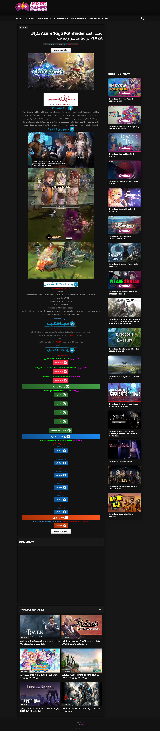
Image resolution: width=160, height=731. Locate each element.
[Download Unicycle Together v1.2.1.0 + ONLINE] (124, 87)
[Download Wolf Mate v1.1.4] (124, 449)
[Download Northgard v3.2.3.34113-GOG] (124, 365)
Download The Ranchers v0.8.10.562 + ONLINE (120, 237)
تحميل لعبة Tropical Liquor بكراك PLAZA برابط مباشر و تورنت (38, 676)
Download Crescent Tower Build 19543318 (123, 265)
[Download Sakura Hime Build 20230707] (124, 197)
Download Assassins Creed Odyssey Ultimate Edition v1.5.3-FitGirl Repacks (123, 433)
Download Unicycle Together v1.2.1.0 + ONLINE (122, 100)
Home (19, 18)
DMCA (84, 722)
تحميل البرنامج (59, 362)
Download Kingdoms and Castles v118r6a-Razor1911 (124, 350)
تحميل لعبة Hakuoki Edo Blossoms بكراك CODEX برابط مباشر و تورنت (80, 642)
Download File (60, 50)
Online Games (44, 18)
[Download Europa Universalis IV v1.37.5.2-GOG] (124, 475)
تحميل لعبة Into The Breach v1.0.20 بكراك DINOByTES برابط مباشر (39, 710)
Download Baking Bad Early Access (121, 515)
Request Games (78, 18)
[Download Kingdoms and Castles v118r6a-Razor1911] (124, 337)
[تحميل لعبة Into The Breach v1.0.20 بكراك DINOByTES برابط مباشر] (40, 694)
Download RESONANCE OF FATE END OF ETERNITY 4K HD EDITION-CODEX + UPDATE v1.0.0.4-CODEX (124, 321)
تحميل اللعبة (59, 451)
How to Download (98, 18)
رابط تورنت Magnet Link (58, 430)
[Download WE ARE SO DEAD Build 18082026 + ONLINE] (124, 280)
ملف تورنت (58, 395)
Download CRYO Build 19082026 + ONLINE (123, 182)
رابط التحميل (58, 525)
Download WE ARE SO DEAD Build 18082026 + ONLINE (123, 292)
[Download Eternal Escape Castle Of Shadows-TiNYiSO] (124, 392)
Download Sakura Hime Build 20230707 (122, 210)
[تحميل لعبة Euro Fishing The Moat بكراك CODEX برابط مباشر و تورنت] (81, 661)
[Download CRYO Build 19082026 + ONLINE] (124, 170)
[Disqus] (61, 575)
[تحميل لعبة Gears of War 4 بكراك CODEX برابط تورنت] (81, 694)
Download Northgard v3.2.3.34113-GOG (124, 377)
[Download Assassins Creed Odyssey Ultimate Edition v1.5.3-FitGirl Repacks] (124, 420)
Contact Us (78, 722)
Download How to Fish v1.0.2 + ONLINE (122, 155)
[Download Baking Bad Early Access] (124, 502)
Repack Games (61, 18)
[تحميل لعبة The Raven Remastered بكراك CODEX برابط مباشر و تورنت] (40, 627)
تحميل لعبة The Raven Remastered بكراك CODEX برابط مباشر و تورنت (40, 642)
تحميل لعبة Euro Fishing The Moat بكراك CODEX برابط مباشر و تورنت (80, 676)
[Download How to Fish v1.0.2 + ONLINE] (124, 142)
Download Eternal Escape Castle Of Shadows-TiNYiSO (123, 405)
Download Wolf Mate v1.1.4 (120, 461)
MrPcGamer (81, 728)
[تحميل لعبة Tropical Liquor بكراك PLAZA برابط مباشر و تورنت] (40, 661)
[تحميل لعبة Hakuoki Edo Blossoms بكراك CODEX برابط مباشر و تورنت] (81, 627)
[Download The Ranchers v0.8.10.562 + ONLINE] (124, 225)
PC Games (29, 18)
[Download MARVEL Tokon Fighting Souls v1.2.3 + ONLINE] (124, 115)
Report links (71, 44)
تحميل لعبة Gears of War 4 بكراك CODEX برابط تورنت (80, 710)
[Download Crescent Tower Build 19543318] (124, 252)
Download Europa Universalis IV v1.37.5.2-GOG (123, 487)
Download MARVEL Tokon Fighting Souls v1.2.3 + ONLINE (124, 127)
